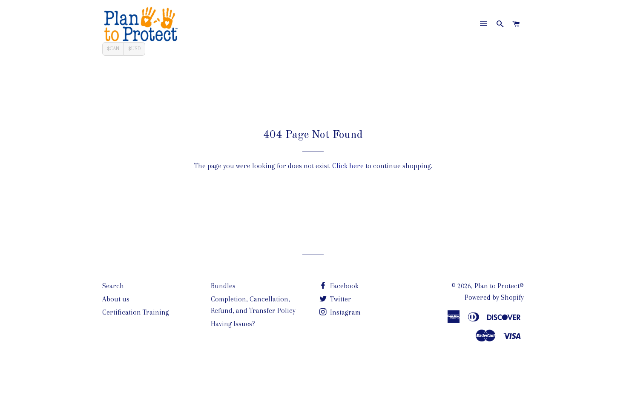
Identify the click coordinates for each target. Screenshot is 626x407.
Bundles (223, 286)
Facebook (343, 286)
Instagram (344, 312)
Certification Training (135, 312)
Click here (348, 166)
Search (113, 286)
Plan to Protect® (499, 286)
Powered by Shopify (494, 297)
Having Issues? (233, 324)
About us (115, 299)
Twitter (339, 299)
